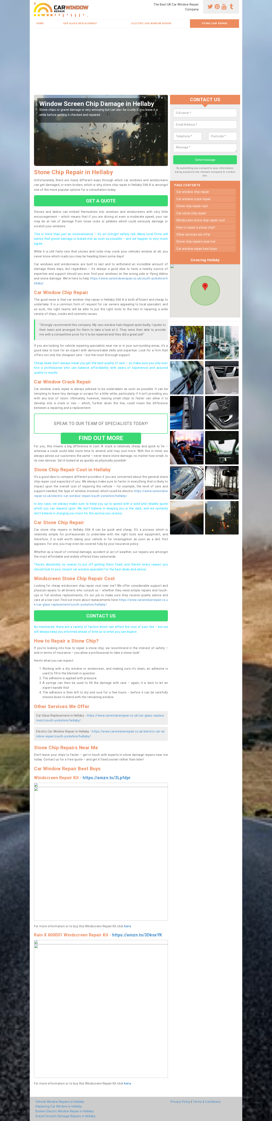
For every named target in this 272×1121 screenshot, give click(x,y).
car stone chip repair (191, 213)
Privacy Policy (180, 1101)
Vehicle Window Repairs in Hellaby (59, 1101)
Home (40, 23)
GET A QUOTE (101, 200)
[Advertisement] (136, 63)
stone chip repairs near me (195, 241)
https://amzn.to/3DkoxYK (137, 935)
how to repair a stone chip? (195, 227)
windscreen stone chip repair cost (200, 220)
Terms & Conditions (207, 1101)
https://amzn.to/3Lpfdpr (107, 777)
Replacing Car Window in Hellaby (58, 1106)
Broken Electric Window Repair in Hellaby (64, 1111)
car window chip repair (192, 192)
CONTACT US (101, 616)
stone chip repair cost (192, 206)
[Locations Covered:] (35, 3)
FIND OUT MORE (101, 438)
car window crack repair (193, 199)
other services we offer (193, 234)
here (127, 926)
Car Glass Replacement (80, 23)
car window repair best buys (196, 248)
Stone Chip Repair (214, 23)
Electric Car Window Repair (151, 23)
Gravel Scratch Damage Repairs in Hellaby (65, 1116)
